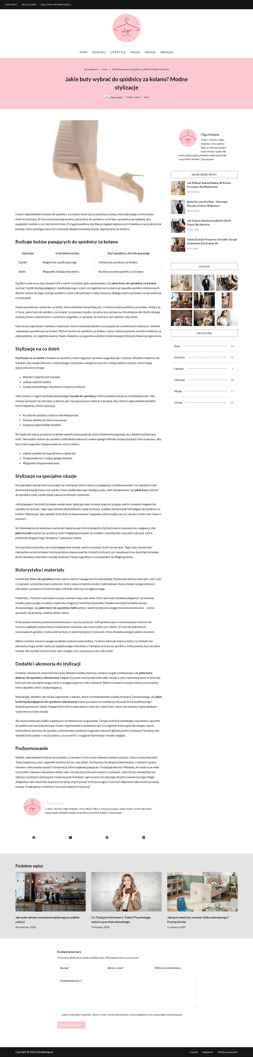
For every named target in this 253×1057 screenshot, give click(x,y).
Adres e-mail (115, 968)
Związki (167, 52)
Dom (83, 52)
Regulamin (29, 4)
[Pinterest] (107, 837)
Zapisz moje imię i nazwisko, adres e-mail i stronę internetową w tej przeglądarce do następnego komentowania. (122, 1014)
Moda (135, 52)
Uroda (150, 52)
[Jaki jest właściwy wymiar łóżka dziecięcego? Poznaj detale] (202, 891)
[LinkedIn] (143, 837)
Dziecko (99, 52)
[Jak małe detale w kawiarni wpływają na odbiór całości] (50, 891)
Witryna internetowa (168, 968)
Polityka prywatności (56, 4)
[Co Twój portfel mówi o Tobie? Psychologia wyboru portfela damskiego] (126, 891)
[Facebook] (34, 837)
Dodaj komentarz (71, 980)
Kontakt (11, 4)
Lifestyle (118, 52)
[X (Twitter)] (70, 837)
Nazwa (65, 968)
